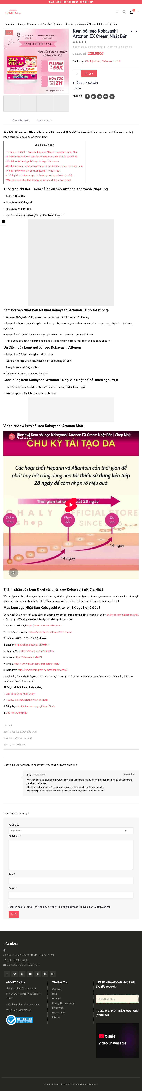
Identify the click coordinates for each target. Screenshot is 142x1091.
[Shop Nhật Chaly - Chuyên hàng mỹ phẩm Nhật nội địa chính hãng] (13, 12)
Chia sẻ (77, 96)
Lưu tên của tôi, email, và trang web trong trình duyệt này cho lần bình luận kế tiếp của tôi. (60, 907)
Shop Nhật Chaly (107, 999)
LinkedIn (99, 96)
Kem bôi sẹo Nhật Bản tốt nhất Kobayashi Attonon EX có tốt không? (41, 156)
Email (112, 96)
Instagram (37, 974)
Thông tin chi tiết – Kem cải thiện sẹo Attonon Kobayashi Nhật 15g (41, 152)
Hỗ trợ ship (57, 1008)
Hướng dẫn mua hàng (63, 1003)
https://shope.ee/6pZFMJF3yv (37, 651)
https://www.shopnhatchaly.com (44, 625)
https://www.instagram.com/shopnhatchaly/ (42, 670)
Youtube (30, 974)
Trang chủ (9, 24)
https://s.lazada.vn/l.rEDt (28, 657)
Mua (91, 73)
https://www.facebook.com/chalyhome (50, 632)
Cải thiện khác (55, 24)
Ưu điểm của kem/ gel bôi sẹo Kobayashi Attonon (32, 161)
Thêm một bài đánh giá (119, 46)
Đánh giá (14, 825)
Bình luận (15, 836)
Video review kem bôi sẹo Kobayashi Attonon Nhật (32, 170)
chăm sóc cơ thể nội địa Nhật (123, 614)
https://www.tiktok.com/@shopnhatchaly (36, 663)
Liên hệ (56, 1017)
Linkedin (45, 974)
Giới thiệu (57, 989)
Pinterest (22, 974)
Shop (20, 24)
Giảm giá (56, 998)
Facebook (87, 96)
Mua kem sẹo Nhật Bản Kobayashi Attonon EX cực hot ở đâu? (38, 180)
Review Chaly (58, 1012)
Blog (54, 994)
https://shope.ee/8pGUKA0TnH (32, 644)
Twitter (93, 96)
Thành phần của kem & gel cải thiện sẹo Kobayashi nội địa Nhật (39, 175)
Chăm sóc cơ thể (35, 24)
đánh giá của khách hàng (88, 46)
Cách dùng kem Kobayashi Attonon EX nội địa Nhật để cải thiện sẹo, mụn (44, 166)
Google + (105, 96)
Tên (12, 874)
